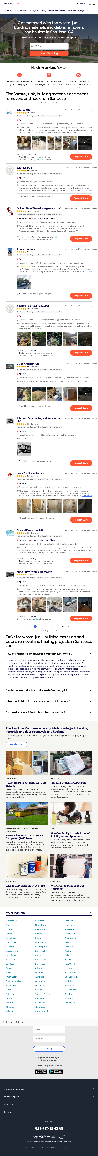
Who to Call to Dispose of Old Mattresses (67, 887)
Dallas (67, 955)
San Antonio (70, 972)
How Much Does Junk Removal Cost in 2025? (26, 784)
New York (40, 972)
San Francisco (12, 959)
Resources (8, 1104)
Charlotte (40, 981)
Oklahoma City (42, 1011)
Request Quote (81, 156)
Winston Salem (42, 994)
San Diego (11, 955)
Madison (69, 998)
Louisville (39, 921)
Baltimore (40, 929)
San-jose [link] (22, 11)
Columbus (40, 1007)
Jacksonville (11, 985)
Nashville (69, 946)
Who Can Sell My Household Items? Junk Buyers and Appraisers (70, 835)
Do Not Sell (51, 1137)
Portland (69, 921)
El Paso (68, 959)
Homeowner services (13, 1089)
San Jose (10, 964)
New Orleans (41, 925)
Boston (38, 933)
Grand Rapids (42, 942)
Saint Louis (40, 959)
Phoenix (10, 925)
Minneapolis (41, 946)
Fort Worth (70, 964)
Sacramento (12, 951)
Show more (87, 190)
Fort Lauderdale (14, 981)
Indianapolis (11, 1011)
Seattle (68, 994)
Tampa (9, 998)
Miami (8, 990)
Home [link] (8, 11)
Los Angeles (12, 942)
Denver (9, 968)
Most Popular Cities (11, 1022)
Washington (11, 977)
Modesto (10, 946)
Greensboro (41, 985)
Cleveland (40, 1002)
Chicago (10, 1007)
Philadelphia (71, 929)
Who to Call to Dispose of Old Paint (25, 885)
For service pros (11, 1097)
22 (63, 626)
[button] (24, 143)
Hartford (10, 972)
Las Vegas (40, 964)
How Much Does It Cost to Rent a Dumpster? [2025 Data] (24, 837)
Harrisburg (70, 925)
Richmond (70, 985)
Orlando (10, 994)
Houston (69, 968)
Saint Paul (40, 951)
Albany (38, 968)
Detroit (38, 938)
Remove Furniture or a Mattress (68, 782)
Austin (68, 951)
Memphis (69, 942)
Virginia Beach (72, 990)
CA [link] (15, 11)
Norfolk (68, 981)
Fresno (9, 933)
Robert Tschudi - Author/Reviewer (22, 829)
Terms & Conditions (63, 1142)
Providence (70, 938)
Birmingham (12, 921)
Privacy (35, 1137)
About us (7, 1112)
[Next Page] (68, 626)
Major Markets (15, 913)
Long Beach (11, 938)
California (42, 1137)
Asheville (39, 977)
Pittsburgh (70, 933)
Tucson (9, 929)
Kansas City (40, 955)
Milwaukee (70, 1002)
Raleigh (39, 990)
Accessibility (61, 1137)
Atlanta (9, 1002)
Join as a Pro (81, 4)
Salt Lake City (71, 977)
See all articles (17, 744)
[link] (49, 113)
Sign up (49, 1048)
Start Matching (49, 53)
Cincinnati (40, 998)
